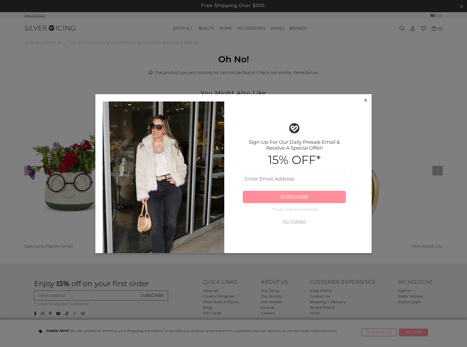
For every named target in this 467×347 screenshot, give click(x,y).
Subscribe (294, 197)
